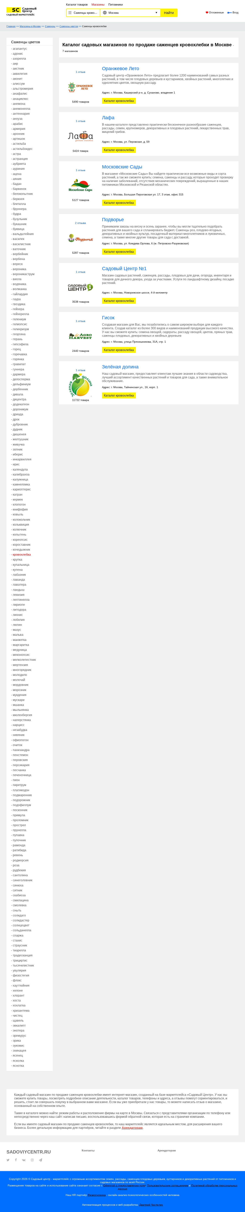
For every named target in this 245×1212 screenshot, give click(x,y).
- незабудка (19, 730)
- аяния (16, 178)
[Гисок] (80, 336)
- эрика (16, 1040)
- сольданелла (21, 930)
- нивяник (17, 734)
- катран (16, 494)
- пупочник (18, 840)
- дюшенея (18, 434)
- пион (15, 780)
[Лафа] (80, 136)
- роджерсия (20, 860)
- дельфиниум (21, 384)
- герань (16, 339)
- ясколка (17, 1060)
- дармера (18, 374)
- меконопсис (20, 654)
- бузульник (19, 219)
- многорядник (21, 669)
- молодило (19, 674)
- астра (16, 153)
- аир (14, 63)
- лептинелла (20, 599)
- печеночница (21, 775)
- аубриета (18, 163)
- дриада (17, 414)
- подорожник (20, 800)
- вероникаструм (22, 274)
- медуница (19, 649)
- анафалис (19, 93)
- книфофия (19, 509)
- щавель (17, 1020)
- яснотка (17, 1065)
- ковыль (17, 514)
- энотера (17, 1030)
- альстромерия (22, 88)
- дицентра (18, 399)
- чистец (16, 1015)
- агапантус (19, 48)
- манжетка (18, 639)
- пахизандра (20, 750)
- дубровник (19, 424)
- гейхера (17, 309)
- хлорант (17, 995)
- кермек (17, 499)
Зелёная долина (120, 366)
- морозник (18, 690)
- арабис (17, 123)
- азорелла (18, 58)
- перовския (19, 760)
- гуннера (17, 369)
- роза (15, 865)
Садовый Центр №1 (124, 268)
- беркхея (17, 199)
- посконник (19, 810)
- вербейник (19, 254)
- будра (16, 213)
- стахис (16, 940)
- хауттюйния (20, 985)
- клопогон (18, 504)
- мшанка (17, 704)
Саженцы (50, 26)
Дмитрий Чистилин (151, 1204)
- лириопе (18, 604)
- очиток (16, 745)
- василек (17, 239)
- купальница (20, 564)
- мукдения (18, 695)
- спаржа (17, 935)
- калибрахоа (20, 474)
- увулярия (18, 970)
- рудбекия (18, 870)
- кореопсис (19, 539)
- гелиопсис (19, 324)
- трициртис (19, 960)
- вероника (18, 269)
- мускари (17, 700)
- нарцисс (17, 725)
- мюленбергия (21, 715)
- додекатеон (20, 404)
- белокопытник (22, 193)
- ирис (15, 464)
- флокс (16, 980)
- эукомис (17, 1045)
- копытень (18, 534)
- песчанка (18, 770)
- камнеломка (20, 484)
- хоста (16, 1000)
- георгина (18, 334)
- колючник (18, 529)
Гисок (108, 317)
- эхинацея (18, 1050)
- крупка (16, 559)
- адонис (17, 53)
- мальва (17, 634)
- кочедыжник (20, 549)
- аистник (17, 68)
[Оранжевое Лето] (80, 86)
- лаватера (18, 584)
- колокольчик (20, 519)
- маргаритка (20, 644)
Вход (235, 12)
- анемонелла (20, 108)
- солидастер (20, 920)
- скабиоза (18, 895)
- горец (16, 349)
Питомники (115, 4)
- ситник (16, 890)
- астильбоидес (22, 148)
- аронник (17, 133)
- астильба (18, 143)
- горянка (17, 359)
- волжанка (19, 289)
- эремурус (18, 1035)
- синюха (17, 885)
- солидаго (18, 915)
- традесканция (22, 955)
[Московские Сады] (80, 185)
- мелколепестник (23, 659)
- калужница (19, 479)
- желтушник (19, 439)
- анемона (18, 103)
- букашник (18, 224)
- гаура (16, 299)
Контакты (88, 1150)
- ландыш (17, 589)
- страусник (19, 945)
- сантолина (19, 875)
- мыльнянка (20, 709)
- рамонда (18, 845)
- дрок (15, 419)
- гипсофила (19, 344)
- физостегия (20, 975)
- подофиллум (21, 805)
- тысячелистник (22, 965)
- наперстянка (21, 720)
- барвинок (18, 188)
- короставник (20, 544)
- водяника (18, 284)
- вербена (18, 259)
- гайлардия (19, 294)
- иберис (17, 454)
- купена (17, 569)
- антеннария (20, 113)
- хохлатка (18, 1005)
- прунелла (18, 830)
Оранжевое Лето (120, 68)
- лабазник (18, 574)
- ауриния (18, 168)
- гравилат (18, 364)
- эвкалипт (18, 1025)
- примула (18, 815)
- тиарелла (18, 950)
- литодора (18, 609)
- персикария (20, 765)
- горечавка (19, 354)
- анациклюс (19, 98)
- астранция (19, 158)
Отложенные (216, 12)
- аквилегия (19, 73)
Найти (169, 13)
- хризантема (20, 1010)
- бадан (16, 183)
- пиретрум (18, 785)
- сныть (16, 910)
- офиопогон (20, 740)
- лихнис (17, 614)
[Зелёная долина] (80, 385)
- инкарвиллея (21, 459)
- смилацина (20, 900)
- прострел (18, 825)
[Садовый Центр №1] (80, 286)
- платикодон (20, 790)
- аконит (16, 78)
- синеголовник (21, 880)
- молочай (18, 679)
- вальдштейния (22, 234)
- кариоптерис (21, 489)
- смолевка (18, 905)
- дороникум (19, 409)
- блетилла (18, 204)
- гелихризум (20, 329)
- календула (19, 469)
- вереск (17, 264)
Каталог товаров (77, 4)
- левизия (17, 594)
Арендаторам (167, 1150)
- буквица (17, 229)
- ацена (16, 174)
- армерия (18, 128)
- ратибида (18, 850)
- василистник (21, 244)
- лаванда (18, 579)
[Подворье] (80, 237)
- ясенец (17, 1055)
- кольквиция (20, 524)
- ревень (17, 855)
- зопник (16, 449)
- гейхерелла (20, 314)
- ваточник (18, 249)
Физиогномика (97, 1195)
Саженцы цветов (69, 26)
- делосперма (20, 379)
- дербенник (19, 389)
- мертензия (19, 665)
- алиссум (18, 83)
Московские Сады (122, 166)
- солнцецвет (20, 925)
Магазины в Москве (30, 26)
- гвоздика (18, 304)
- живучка (17, 444)
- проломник (19, 820)
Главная (11, 26)
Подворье (113, 219)
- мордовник (19, 684)
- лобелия (18, 619)
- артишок (18, 138)
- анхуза (16, 118)
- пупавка (17, 835)
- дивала (17, 394)
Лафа (108, 117)
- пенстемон (19, 755)
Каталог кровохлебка (119, 100)
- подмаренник (21, 795)
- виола (16, 279)
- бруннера (18, 209)
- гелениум (18, 319)
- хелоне (17, 990)
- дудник (16, 429)
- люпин (16, 624)
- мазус (16, 629)
